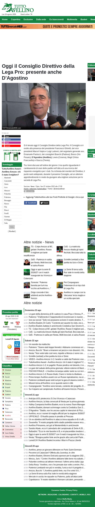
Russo (6, 204)
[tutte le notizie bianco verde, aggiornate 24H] (18, 7)
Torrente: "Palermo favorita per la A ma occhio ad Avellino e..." (41, 285)
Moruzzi (7, 191)
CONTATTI (74, 495)
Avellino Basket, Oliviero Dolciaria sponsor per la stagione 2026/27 (58, 456)
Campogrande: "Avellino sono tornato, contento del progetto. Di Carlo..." (60, 386)
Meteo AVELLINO (12, 336)
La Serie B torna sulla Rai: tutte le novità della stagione (74, 272)
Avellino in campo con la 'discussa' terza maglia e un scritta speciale (74, 295)
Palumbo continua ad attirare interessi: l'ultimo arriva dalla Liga (56, 462)
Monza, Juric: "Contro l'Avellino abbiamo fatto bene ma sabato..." (57, 459)
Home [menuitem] (5, 19)
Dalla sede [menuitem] (41, 19)
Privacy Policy (71, 490)
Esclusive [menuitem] (28, 19)
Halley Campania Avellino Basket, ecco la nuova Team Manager (57, 404)
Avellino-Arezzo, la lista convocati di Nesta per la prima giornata (56, 401)
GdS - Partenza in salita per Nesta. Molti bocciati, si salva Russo (41, 262)
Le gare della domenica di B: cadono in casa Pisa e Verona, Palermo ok (60, 314)
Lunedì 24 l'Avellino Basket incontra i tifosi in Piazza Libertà (55, 440)
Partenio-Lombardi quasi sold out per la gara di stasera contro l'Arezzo (59, 380)
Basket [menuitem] (84, 19)
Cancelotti (8, 181)
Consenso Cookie (58, 490)
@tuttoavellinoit (59, 189)
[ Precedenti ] (12, 329)
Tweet (45, 203)
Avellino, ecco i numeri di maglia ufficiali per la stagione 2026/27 (57, 413)
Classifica (7, 366)
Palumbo (7, 194)
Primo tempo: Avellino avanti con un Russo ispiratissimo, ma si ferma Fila (61, 377)
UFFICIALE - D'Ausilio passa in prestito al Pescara (51, 416)
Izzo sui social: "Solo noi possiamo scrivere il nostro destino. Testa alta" (60, 320)
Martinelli (7, 178)
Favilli (6, 213)
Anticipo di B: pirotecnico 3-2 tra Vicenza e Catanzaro (52, 398)
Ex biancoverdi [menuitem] (56, 19)
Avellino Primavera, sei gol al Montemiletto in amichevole (54, 425)
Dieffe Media (67, 499)
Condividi (31, 203)
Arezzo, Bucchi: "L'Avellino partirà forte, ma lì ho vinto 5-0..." (55, 471)
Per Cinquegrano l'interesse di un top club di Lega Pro (74, 285)
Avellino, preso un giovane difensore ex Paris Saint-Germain (55, 450)
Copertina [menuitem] (15, 19)
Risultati (12, 231)
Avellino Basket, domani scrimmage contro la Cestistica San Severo (58, 407)
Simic (6, 184)
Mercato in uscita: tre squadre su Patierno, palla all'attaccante (55, 477)
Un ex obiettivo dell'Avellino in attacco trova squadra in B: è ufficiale (58, 419)
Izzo (5, 187)
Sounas (7, 217)
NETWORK (42, 495)
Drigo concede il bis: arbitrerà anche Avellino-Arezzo (41, 295)
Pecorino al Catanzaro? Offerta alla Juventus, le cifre (52, 453)
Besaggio (7, 200)
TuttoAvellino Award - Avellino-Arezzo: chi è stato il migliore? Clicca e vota (61, 362)
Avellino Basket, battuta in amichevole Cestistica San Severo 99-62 (57, 326)
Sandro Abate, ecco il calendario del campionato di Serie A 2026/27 (58, 428)
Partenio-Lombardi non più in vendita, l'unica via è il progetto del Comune (61, 468)
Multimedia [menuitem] (72, 19)
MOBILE (83, 495)
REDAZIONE (52, 495)
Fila (5, 207)
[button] (12, 227)
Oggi (90, 156)
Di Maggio (8, 220)
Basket (91, 215)
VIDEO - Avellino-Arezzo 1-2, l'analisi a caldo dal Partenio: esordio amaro (61, 359)
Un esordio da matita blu (39, 344)
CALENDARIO (64, 495)
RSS (89, 495)
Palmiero (7, 197)
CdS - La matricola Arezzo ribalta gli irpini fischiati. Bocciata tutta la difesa (61, 332)
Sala (6, 223)
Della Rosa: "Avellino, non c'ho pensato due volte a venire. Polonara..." (60, 465)
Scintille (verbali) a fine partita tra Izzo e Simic (49, 356)
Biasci (6, 210)
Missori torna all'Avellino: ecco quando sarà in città (51, 383)
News (33, 186)
